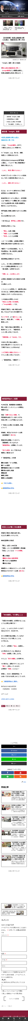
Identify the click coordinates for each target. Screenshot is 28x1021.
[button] (14, 763)
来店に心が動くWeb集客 (14, 121)
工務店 (13, 706)
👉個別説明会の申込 (7, 488)
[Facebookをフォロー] (7, 772)
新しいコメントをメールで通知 (12, 991)
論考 (4, 706)
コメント (5, 935)
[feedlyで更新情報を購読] (7, 776)
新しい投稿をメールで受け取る (12, 993)
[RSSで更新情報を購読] (20, 776)
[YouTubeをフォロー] (20, 772)
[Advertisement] (14, 93)
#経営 (7, 699)
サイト (3, 966)
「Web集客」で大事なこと (14, 124)
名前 (3, 953)
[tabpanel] (8, 25)
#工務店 (11, 699)
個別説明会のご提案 (12, 119)
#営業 (3, 699)
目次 (11, 113)
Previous (1, 25)
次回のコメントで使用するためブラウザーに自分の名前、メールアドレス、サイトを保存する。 (13, 974)
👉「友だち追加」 (7, 483)
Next (27, 25)
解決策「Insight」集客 (13, 116)
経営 (19, 706)
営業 (9, 706)
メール (4, 960)
